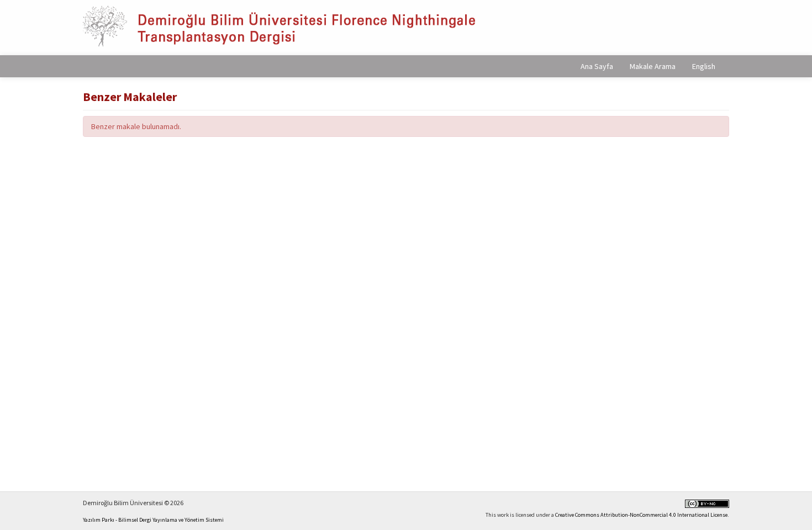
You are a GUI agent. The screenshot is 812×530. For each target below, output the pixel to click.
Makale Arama (653, 66)
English (703, 66)
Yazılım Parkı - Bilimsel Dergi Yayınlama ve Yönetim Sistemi (153, 519)
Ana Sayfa (597, 66)
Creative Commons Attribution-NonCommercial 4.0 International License (641, 514)
